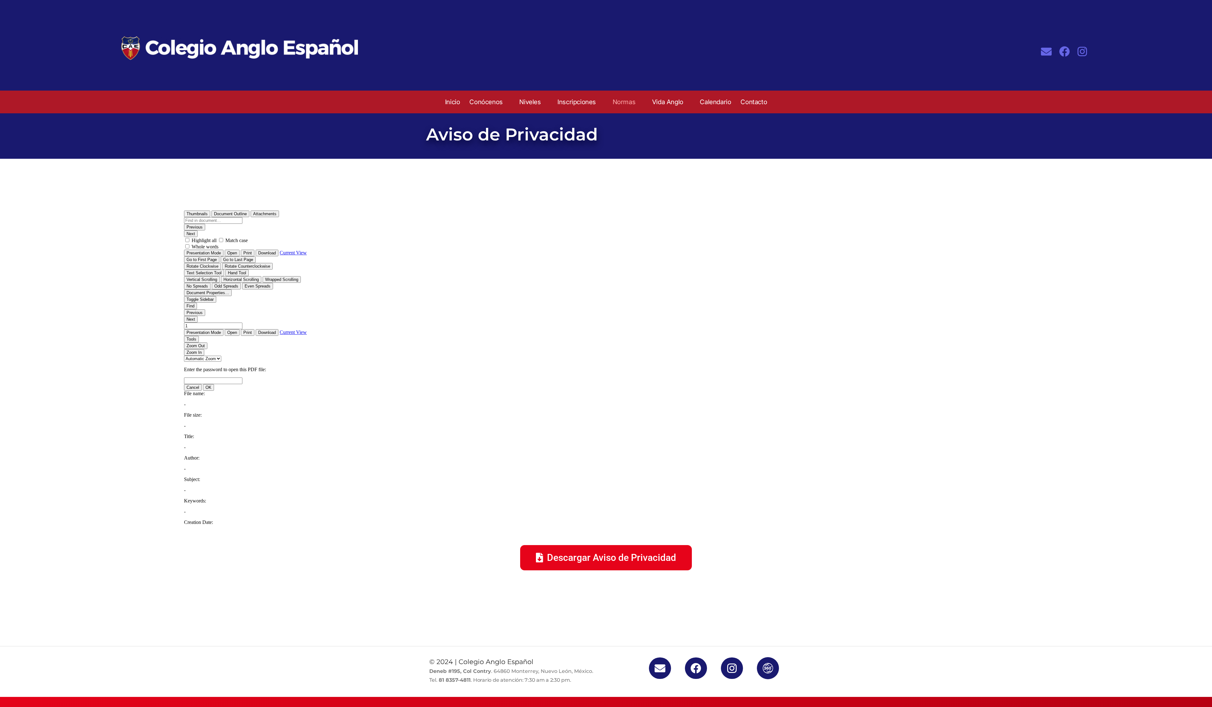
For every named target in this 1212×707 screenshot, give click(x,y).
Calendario (715, 102)
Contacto (753, 102)
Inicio (452, 102)
